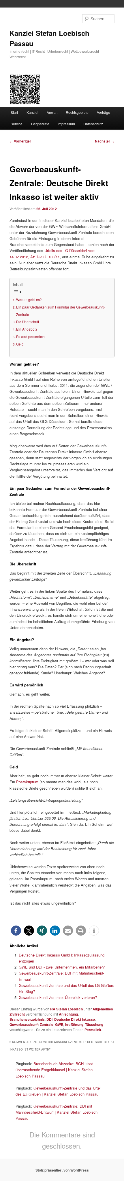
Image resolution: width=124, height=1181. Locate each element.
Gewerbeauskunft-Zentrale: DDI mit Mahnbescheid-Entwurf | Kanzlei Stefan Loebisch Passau (56, 1112)
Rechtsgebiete (77, 112)
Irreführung (74, 1024)
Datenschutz (93, 123)
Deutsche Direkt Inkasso (74, 1019)
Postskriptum (28, 781)
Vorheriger (20, 141)
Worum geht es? (29, 299)
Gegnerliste (40, 123)
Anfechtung (68, 1014)
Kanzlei (32, 112)
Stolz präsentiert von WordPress (62, 1170)
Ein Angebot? (26, 329)
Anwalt (52, 112)
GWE (59, 1024)
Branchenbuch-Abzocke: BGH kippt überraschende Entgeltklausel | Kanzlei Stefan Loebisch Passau (54, 1069)
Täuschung (94, 1024)
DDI (49, 1019)
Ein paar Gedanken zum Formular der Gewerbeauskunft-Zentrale (60, 311)
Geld (20, 344)
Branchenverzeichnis (27, 1019)
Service (16, 123)
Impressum (66, 123)
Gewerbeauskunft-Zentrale (31, 1024)
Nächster (104, 141)
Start (14, 112)
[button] (16, 931)
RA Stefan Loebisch (66, 1009)
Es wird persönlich (30, 336)
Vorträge (103, 112)
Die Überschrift (27, 321)
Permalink (92, 1029)
